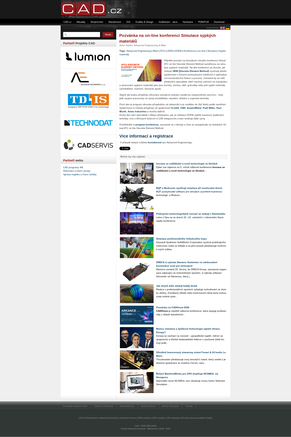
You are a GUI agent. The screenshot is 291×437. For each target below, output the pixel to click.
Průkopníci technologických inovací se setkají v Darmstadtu (190, 213)
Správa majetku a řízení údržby (79, 174)
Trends (188, 406)
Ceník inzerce (148, 406)
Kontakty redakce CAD (75, 406)
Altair (155, 50)
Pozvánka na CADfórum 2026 (172, 307)
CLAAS (175, 108)
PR (168, 418)
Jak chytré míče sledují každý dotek (176, 285)
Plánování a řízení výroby (76, 171)
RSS (82, 418)
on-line (201, 50)
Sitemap (176, 418)
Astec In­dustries (137, 111)
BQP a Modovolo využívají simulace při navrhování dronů (189, 188)
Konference (190, 50)
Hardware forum (128, 418)
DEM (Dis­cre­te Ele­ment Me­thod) (191, 71)
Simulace (212, 50)
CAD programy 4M (73, 167)
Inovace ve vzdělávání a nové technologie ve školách (187, 163)
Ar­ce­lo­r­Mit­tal (194, 108)
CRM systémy (144, 418)
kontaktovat (154, 142)
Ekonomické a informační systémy (102, 418)
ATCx (163, 50)
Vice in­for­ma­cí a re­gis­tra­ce (146, 136)
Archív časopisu (170, 406)
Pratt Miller (209, 108)
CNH (182, 108)
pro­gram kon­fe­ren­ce (147, 124)
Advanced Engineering (138, 50)
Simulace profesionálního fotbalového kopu (181, 238)
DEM (170, 50)
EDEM (178, 50)
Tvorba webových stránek (133, 429)
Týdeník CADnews (103, 406)
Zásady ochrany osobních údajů (196, 418)
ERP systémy (159, 418)
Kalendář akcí (127, 406)
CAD (137, 426)
